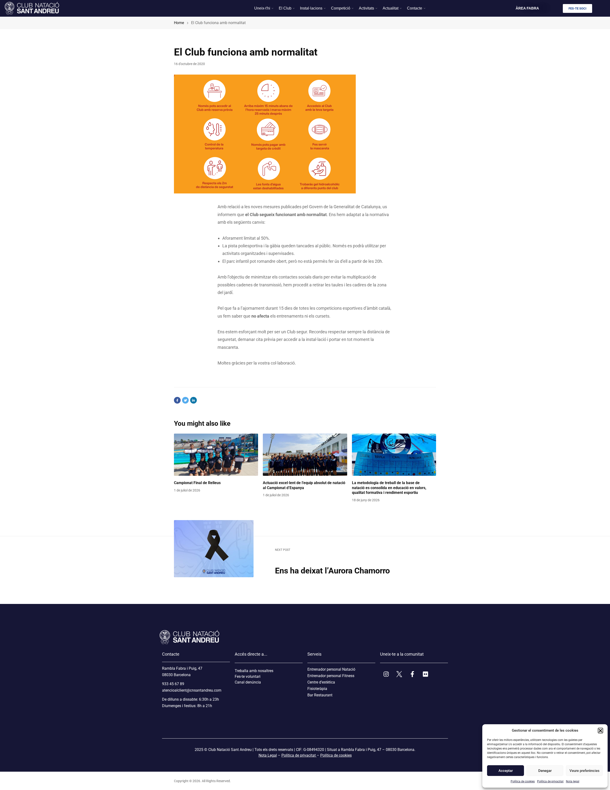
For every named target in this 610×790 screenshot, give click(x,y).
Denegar (545, 771)
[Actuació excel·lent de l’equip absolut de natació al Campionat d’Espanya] (305, 455)
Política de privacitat (550, 781)
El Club (285, 8)
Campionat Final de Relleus (197, 483)
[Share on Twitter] (185, 400)
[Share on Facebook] (177, 400)
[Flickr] (425, 674)
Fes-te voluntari (247, 676)
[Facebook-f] (412, 674)
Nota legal (572, 781)
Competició (340, 8)
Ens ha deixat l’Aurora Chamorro (332, 570)
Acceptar (505, 771)
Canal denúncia (248, 682)
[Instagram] (386, 674)
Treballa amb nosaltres (254, 670)
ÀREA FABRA (527, 8)
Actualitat (390, 8)
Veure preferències (584, 771)
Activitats (366, 8)
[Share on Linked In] (193, 400)
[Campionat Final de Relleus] (216, 455)
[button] (600, 730)
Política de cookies (523, 781)
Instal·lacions (311, 8)
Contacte (414, 8)
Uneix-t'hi (262, 8)
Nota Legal (268, 755)
